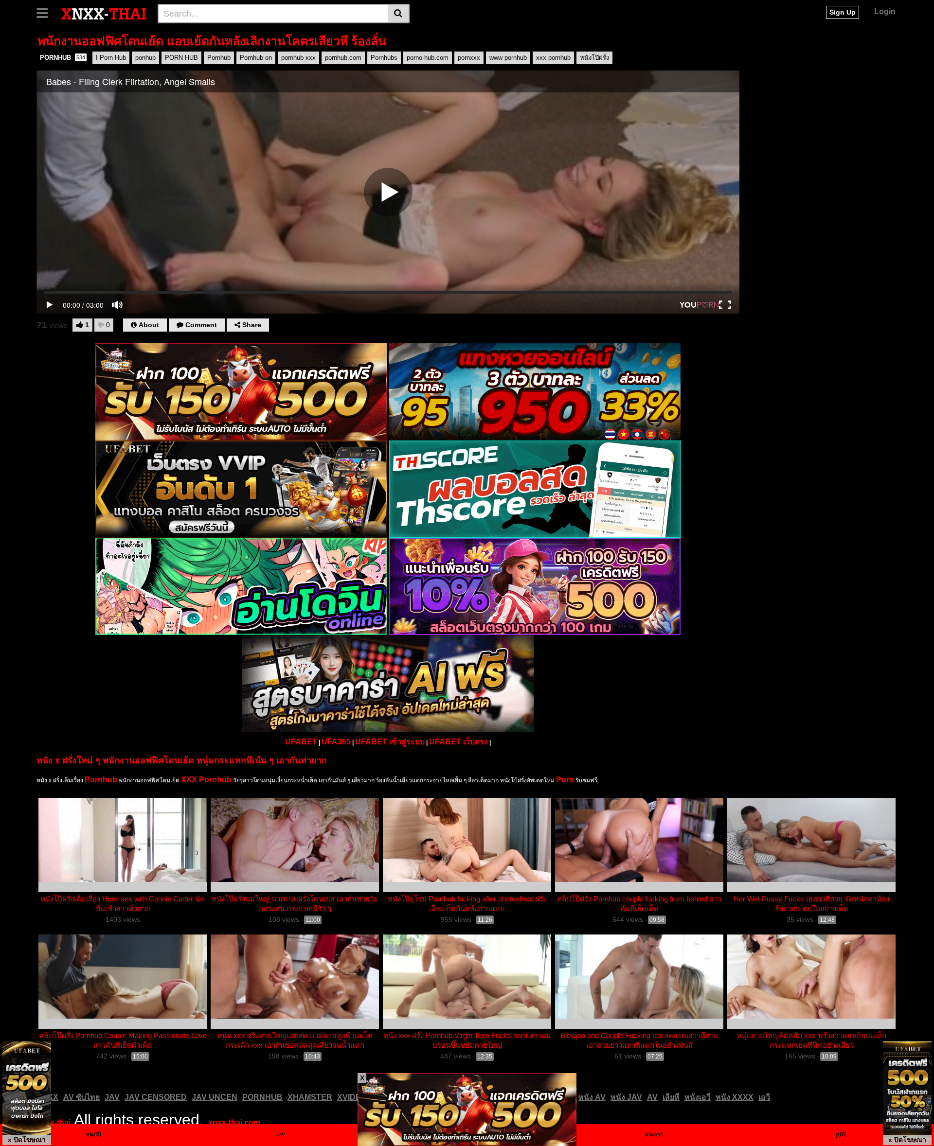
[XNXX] (104, 13)
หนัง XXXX (735, 1097)
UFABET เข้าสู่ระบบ (390, 742)
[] (399, 13)
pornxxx (469, 57)
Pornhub (219, 57)
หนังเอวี (697, 1097)
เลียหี (671, 1097)
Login (885, 11)
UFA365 (336, 742)
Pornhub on (256, 57)
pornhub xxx (298, 57)
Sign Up (842, 12)
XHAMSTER (309, 1097)
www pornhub (508, 57)
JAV (112, 1097)
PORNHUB (62, 57)
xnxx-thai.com (234, 1122)
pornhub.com (343, 57)
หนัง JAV (626, 1097)
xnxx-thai (53, 1122)
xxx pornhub (553, 57)
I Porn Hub (111, 57)
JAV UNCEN (214, 1097)
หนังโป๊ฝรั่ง (594, 57)
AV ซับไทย (81, 1097)
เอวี (764, 1097)
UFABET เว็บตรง (458, 742)
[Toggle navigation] (45, 12)
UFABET (301, 742)
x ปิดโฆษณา (27, 1140)
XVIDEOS (354, 1097)
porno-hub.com (428, 57)
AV (652, 1097)
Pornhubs (384, 57)
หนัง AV (592, 1097)
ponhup (145, 57)
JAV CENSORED (156, 1097)
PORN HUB (181, 57)
